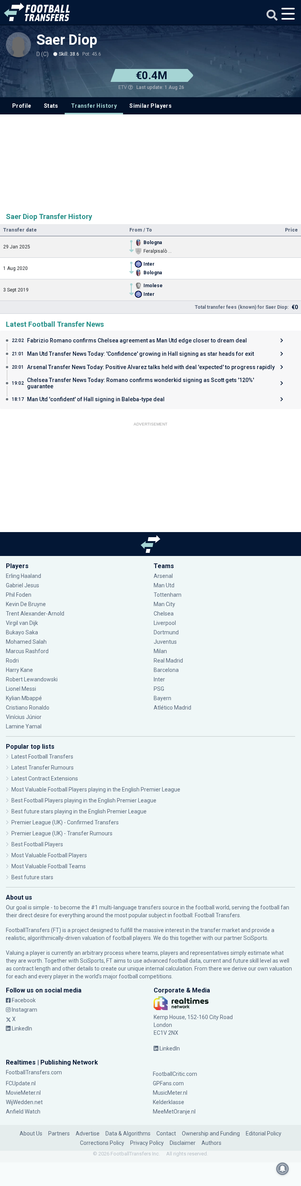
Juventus (165, 642)
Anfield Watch (23, 1111)
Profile (21, 106)
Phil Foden (18, 595)
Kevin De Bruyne (26, 604)
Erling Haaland (23, 576)
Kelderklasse (168, 1102)
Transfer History (94, 106)
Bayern (162, 698)
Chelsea (164, 613)
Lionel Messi (21, 689)
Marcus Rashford (27, 651)
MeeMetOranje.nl (174, 1111)
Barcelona (166, 670)
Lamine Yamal (24, 726)
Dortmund (166, 632)
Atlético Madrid (172, 707)
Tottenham (167, 595)
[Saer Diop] (18, 44)
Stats (51, 106)
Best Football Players (37, 844)
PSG (159, 689)
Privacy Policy (147, 1143)
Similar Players (150, 106)
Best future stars (32, 877)
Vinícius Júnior (24, 717)
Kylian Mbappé (24, 698)
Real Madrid (168, 660)
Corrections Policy (102, 1143)
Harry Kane (20, 670)
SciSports (255, 938)
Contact (166, 1133)
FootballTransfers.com (34, 1072)
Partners (59, 1133)
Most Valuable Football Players (49, 855)
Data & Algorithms (127, 1133)
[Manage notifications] (282, 1168)
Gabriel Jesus (22, 585)
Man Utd (164, 585)
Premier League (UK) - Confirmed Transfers (65, 822)
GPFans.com (168, 1083)
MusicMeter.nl (170, 1093)
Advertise (88, 1133)
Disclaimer (183, 1143)
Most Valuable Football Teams (48, 866)
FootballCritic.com (175, 1074)
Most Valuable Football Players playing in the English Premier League (95, 789)
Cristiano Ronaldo (27, 707)
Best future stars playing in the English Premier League (79, 811)
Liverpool (165, 623)
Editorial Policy (263, 1133)
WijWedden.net (24, 1102)
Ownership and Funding (211, 1133)
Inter (159, 679)
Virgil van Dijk (22, 623)
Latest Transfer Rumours (42, 767)
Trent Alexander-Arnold (35, 613)
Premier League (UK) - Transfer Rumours (61, 833)
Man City (164, 604)
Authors (211, 1143)
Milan (160, 651)
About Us (31, 1133)
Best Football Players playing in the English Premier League (83, 800)
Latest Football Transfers (42, 756)
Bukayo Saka (22, 632)
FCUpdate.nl (21, 1083)
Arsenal (163, 576)
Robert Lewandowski (32, 679)
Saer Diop (66, 40)
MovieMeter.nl (23, 1093)
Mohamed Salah (26, 642)
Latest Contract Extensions (44, 778)
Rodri (12, 660)
